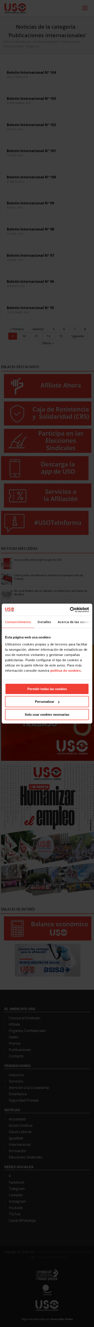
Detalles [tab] (44, 622)
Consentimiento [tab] (18, 622)
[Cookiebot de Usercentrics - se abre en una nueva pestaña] (70, 610)
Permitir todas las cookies (47, 689)
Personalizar (44, 701)
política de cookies (65, 670)
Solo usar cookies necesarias (47, 714)
